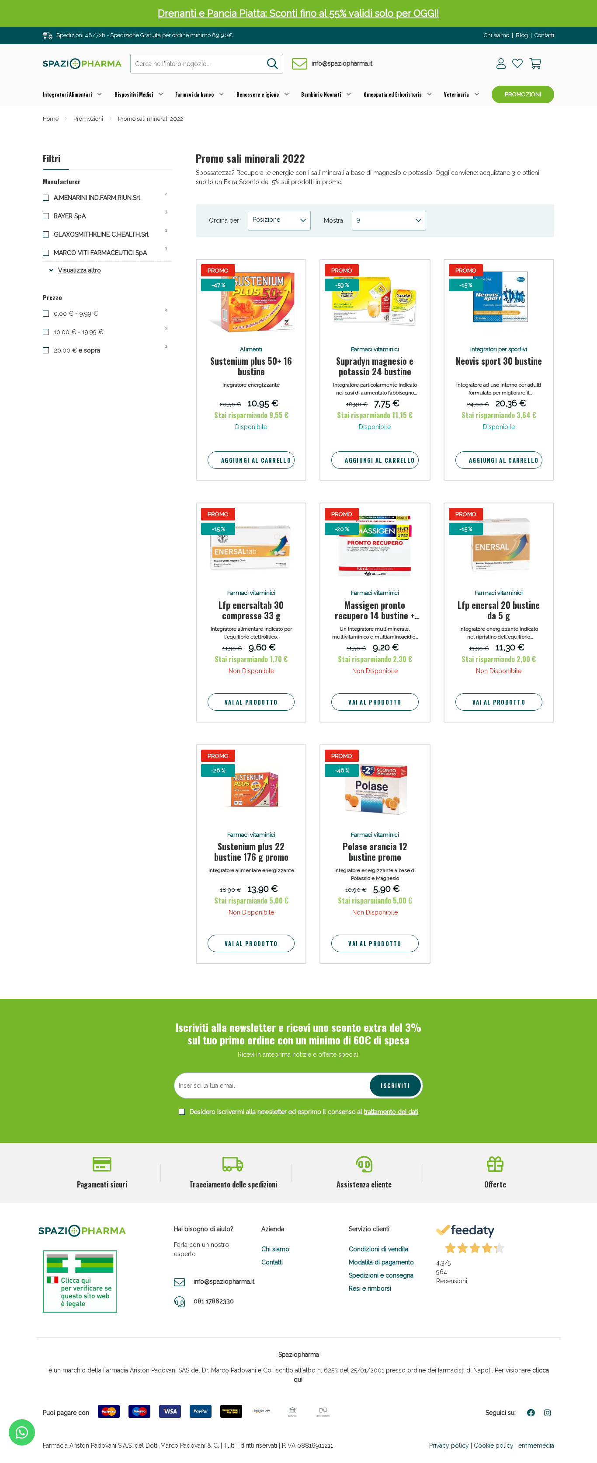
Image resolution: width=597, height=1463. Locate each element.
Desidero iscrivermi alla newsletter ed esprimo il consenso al (303, 1111)
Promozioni (88, 118)
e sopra (84, 350)
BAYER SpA (76, 216)
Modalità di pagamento (381, 1262)
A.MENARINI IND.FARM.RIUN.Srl (104, 197)
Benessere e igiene (257, 94)
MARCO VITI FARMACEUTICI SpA (107, 252)
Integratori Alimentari (67, 94)
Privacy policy (449, 1445)
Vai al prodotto (251, 702)
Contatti (544, 35)
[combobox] (206, 63)
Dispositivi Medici (134, 94)
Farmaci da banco (194, 94)
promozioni (523, 94)
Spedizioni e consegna (381, 1275)
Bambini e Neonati (321, 94)
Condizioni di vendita (378, 1249)
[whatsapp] (22, 1432)
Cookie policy (494, 1445)
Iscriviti (395, 1085)
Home (51, 118)
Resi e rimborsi (370, 1288)
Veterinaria (456, 94)
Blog (522, 35)
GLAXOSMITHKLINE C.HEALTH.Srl (108, 234)
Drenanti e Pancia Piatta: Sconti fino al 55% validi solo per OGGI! (298, 13)
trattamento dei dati (391, 1111)
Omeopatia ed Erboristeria (393, 94)
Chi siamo (496, 35)
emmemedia (536, 1445)
